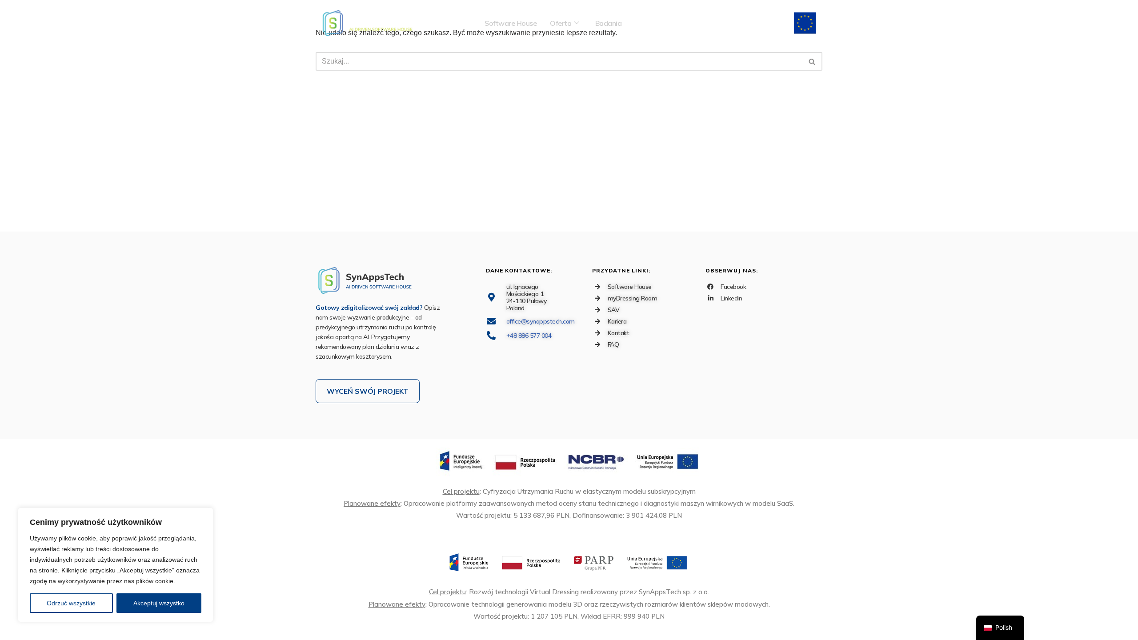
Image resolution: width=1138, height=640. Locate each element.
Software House (511, 23)
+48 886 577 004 (529, 335)
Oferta (560, 23)
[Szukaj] (812, 61)
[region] (115, 565)
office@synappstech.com (540, 321)
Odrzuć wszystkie (71, 603)
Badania (608, 23)
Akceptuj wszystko (158, 603)
